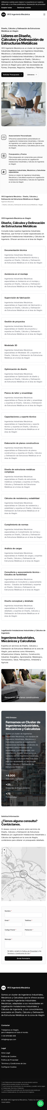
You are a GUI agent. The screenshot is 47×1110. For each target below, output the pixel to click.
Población (29, 930)
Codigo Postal (10, 930)
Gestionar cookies (24, 7)
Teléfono (28, 920)
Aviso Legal (5, 1053)
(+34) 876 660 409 (8, 1036)
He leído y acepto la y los (24, 952)
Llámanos (30, 75)
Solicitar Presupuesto (11, 75)
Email (7, 920)
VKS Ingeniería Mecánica (18, 14)
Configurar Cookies (9, 1067)
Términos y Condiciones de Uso (18, 953)
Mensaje (8, 939)
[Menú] (44, 14)
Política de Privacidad (29, 951)
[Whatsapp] (40, 1103)
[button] (23, 874)
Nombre (8, 911)
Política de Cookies (8, 1056)
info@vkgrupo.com (8, 1039)
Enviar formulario (23, 958)
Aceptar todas (6, 7)
